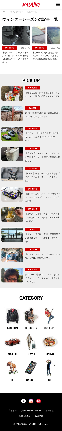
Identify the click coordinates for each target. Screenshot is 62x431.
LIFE (12, 379)
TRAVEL (31, 354)
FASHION (12, 328)
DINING (50, 354)
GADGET (31, 379)
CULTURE (49, 328)
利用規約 (13, 410)
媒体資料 (39, 416)
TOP (4, 12)
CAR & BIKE (12, 354)
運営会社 (49, 410)
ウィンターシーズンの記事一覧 (23, 12)
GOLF (49, 379)
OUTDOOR (31, 328)
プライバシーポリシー (31, 410)
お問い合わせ (25, 416)
